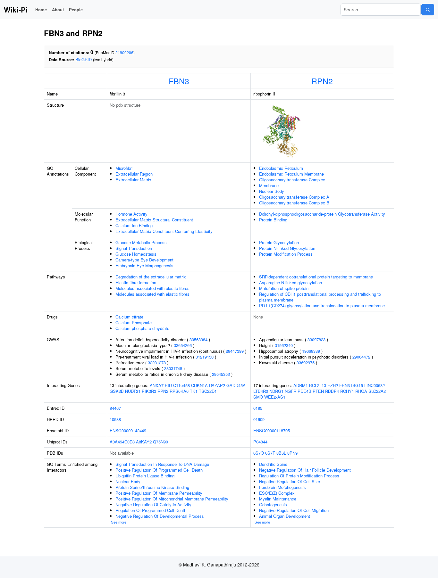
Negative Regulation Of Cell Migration (294, 510)
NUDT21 (132, 391)
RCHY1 (347, 391)
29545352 (221, 374)
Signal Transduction (133, 248)
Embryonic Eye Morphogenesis (144, 265)
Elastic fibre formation (135, 282)
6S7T (270, 453)
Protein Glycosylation (279, 242)
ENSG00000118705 (271, 430)
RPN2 (322, 81)
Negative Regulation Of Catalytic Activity (153, 504)
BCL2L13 (317, 385)
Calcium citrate (129, 317)
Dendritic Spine (273, 464)
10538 (115, 419)
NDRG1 (276, 391)
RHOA (361, 391)
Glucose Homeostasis (135, 254)
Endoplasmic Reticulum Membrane (291, 174)
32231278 (157, 362)
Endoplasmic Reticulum (281, 168)
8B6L (281, 453)
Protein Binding (273, 220)
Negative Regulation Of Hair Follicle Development (305, 470)
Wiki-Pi (16, 9)
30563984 (198, 339)
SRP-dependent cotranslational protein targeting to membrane (316, 277)
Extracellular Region (134, 174)
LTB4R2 (260, 391)
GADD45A (236, 385)
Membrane (269, 185)
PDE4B (304, 391)
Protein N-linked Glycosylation (287, 248)
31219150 (205, 357)
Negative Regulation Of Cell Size (289, 481)
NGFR (290, 391)
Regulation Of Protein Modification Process (299, 476)
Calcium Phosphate (133, 322)
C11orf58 (181, 385)
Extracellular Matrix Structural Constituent (154, 220)
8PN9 (292, 453)
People (76, 9)
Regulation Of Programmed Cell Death (150, 510)
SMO (258, 397)
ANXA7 (157, 385)
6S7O (258, 453)
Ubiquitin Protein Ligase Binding (144, 476)
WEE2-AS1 (274, 397)
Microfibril (124, 168)
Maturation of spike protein (283, 288)
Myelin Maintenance (277, 499)
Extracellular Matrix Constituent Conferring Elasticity (164, 231)
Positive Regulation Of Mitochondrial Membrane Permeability (171, 499)
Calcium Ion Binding (134, 225)
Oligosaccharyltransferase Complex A (294, 197)
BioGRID (83, 59)
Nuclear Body (271, 191)
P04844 (260, 442)
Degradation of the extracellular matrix (150, 277)
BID (168, 385)
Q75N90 (160, 442)
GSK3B (117, 391)
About (58, 9)
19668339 (311, 351)
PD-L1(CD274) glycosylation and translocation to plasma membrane (322, 305)
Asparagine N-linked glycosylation (290, 282)
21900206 (124, 52)
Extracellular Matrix (133, 180)
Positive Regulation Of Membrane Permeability (158, 493)
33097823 (316, 339)
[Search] (427, 9)
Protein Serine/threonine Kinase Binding (152, 487)
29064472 (361, 357)
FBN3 (179, 81)
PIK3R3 (149, 391)
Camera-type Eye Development (144, 260)
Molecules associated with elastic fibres (152, 288)
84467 (115, 408)
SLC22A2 (377, 391)
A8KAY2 (144, 442)
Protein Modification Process (286, 254)
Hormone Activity (131, 214)
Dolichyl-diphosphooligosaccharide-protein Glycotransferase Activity (322, 214)
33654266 (183, 345)
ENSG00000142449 (128, 430)
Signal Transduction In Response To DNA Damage (162, 464)
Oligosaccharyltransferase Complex (292, 180)
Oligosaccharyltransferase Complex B (294, 203)
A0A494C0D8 (122, 442)
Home (41, 9)
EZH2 (332, 385)
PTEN (318, 391)
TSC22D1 (208, 391)
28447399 (235, 351)
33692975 (306, 362)
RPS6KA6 (179, 391)
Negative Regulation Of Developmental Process (159, 516)
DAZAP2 (217, 385)
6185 (257, 408)
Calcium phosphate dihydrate (142, 328)
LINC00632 (374, 385)
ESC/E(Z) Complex (277, 493)
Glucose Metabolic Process (141, 242)
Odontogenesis (273, 504)
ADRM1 (300, 385)
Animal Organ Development (284, 516)
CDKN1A (199, 385)
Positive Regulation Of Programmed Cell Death (159, 470)
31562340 (284, 345)
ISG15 (357, 385)
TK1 (194, 391)
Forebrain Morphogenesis (282, 487)
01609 (259, 419)
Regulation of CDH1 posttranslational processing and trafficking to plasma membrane (320, 297)
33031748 (173, 368)
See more (118, 521)
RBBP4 (332, 391)
